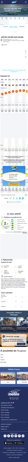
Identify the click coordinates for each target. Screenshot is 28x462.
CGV (17, 448)
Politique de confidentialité (9, 452)
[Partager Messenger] (20, 198)
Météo (1, 5)
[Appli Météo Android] (19, 443)
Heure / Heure (13, 26)
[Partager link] (10, 198)
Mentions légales (7, 448)
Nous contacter (5, 417)
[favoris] (25, 10)
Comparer (21, 26)
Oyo (7, 5)
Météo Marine (5, 427)
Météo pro (4, 429)
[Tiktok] (23, 435)
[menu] (2, 2)
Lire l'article (21, 344)
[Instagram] (15, 435)
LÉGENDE (5, 44)
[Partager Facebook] (14, 198)
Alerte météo (4, 410)
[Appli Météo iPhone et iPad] (8, 443)
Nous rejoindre (5, 415)
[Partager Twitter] (17, 198)
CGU (13, 448)
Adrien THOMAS (14, 39)
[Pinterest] (19, 435)
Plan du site (21, 448)
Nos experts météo (6, 405)
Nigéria (5, 5)
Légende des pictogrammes (9, 419)
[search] (26, 2)
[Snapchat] (12, 435)
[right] (26, 20)
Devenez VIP (15, 184)
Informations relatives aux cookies (14, 450)
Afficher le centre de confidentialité (14, 454)
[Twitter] (8, 435)
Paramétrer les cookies (21, 452)
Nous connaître (5, 412)
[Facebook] (5, 435)
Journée (6, 26)
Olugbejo (10, 5)
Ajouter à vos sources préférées (15, 202)
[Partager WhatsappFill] (23, 198)
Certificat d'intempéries (7, 407)
